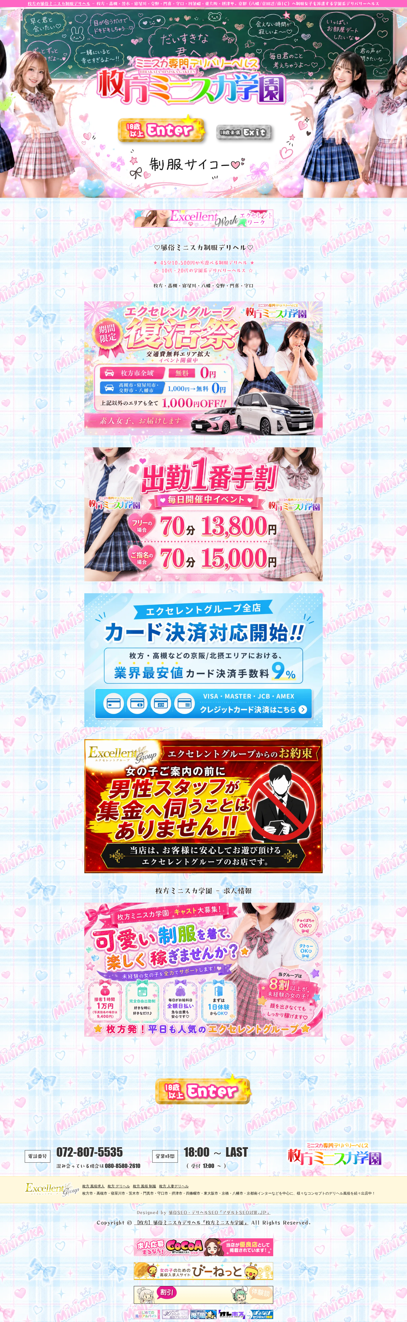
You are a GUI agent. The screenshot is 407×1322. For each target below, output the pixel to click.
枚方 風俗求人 (93, 1186)
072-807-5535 (89, 1152)
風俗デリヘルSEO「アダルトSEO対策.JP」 (220, 1212)
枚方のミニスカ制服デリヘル (59, 3)
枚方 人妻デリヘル (174, 1186)
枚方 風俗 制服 (144, 1186)
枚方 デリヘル (119, 1186)
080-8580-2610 (122, 1165)
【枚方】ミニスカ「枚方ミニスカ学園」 (191, 1222)
